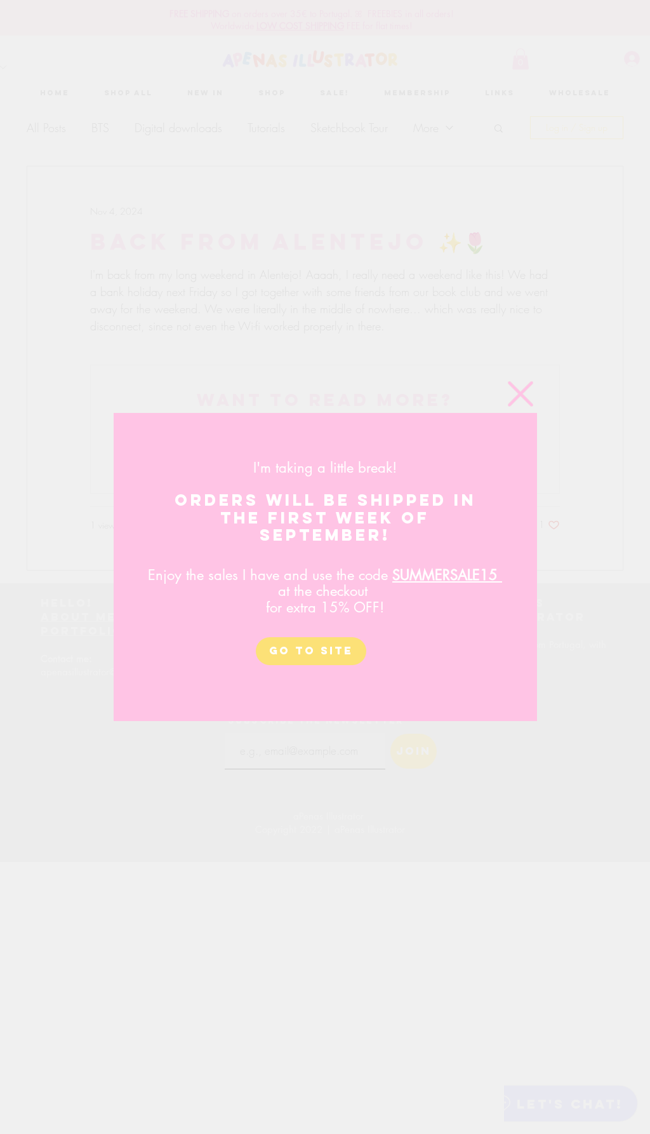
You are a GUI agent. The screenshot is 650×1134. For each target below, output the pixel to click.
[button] (520, 394)
